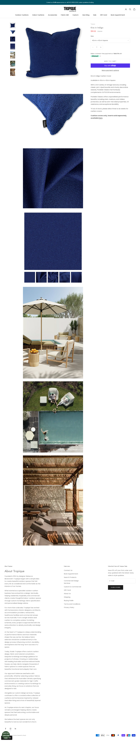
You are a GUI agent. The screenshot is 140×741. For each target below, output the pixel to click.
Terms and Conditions (72, 604)
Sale (94, 15)
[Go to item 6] (12, 64)
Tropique (93, 24)
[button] (6, 735)
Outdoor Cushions (21, 15)
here (100, 118)
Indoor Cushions (38, 15)
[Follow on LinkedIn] (15, 729)
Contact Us (68, 570)
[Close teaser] (10, 730)
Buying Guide (68, 600)
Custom (75, 15)
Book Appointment (118, 15)
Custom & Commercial (72, 587)
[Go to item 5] (12, 55)
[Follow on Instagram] (10, 729)
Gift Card (103, 15)
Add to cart (110, 61)
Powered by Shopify (21, 735)
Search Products (70, 577)
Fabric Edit (65, 15)
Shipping (67, 597)
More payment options (110, 70)
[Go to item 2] (12, 32)
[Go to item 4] (12, 46)
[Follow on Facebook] (5, 729)
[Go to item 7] (12, 72)
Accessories (52, 15)
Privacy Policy (69, 607)
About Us (67, 593)
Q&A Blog (85, 15)
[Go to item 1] (12, 25)
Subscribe (115, 587)
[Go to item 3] (12, 39)
